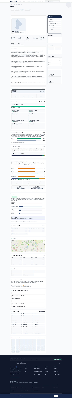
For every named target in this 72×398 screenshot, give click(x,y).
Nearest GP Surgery (37, 374)
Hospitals (46, 371)
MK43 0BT (17, 347)
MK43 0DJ (38, 349)
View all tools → (36, 375)
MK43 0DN (13, 351)
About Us (55, 368)
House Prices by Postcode (38, 369)
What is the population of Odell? (17, 293)
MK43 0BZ (38, 347)
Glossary (36, 1)
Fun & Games (28, 1)
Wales (26, 371)
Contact (55, 369)
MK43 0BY (34, 347)
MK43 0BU (21, 347)
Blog (42, 1)
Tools (24, 1)
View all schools (42, 101)
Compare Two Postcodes (38, 371)
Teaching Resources (48, 372)
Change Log (46, 375)
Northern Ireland (27, 372)
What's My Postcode (37, 368)
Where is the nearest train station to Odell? (19, 306)
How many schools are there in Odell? (18, 303)
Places (20, 1)
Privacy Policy (56, 372)
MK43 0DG (30, 349)
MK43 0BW (26, 347)
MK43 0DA (42, 347)
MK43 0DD (17, 349)
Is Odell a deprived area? (16, 298)
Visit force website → (30, 218)
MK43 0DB (13, 349)
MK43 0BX (30, 347)
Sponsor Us (56, 371)
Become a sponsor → (57, 359)
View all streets (42, 311)
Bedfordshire (18, 4)
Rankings (32, 1)
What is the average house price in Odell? (18, 295)
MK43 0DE (21, 349)
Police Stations (47, 369)
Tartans (39, 1)
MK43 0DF (26, 349)
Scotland (26, 369)
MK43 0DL (42, 349)
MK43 (22, 9)
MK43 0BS (13, 347)
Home (11, 4)
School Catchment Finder (38, 372)
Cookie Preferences (57, 374)
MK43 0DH (34, 349)
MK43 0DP (17, 351)
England (14, 4)
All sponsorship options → (58, 363)
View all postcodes (41, 337)
